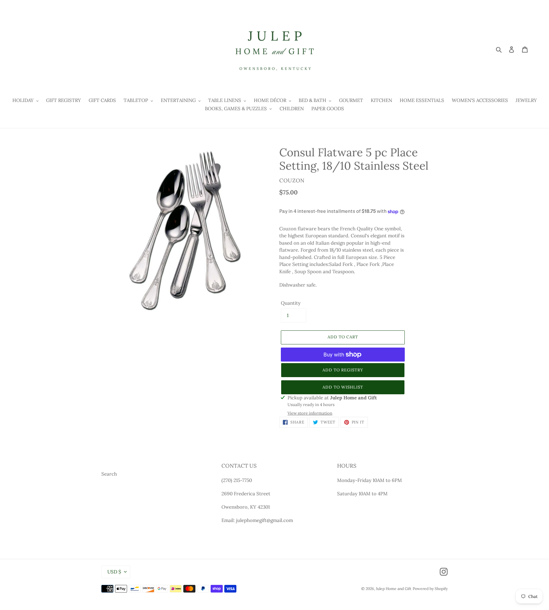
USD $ (114, 572)
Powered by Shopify (430, 588)
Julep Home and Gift (393, 588)
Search (109, 474)
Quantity (291, 303)
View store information (310, 413)
